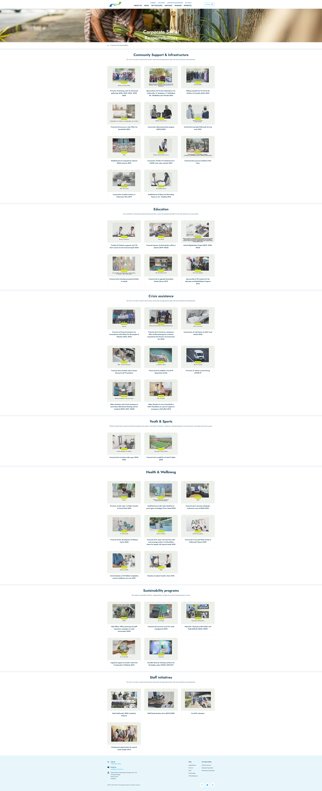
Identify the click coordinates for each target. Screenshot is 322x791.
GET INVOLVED (156, 6)
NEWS (146, 6)
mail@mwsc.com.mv (117, 769)
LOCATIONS (161, 3)
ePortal (207, 4)
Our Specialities (207, 762)
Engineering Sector (207, 768)
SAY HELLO (188, 3)
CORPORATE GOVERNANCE (175, 3)
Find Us (191, 768)
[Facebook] (202, 785)
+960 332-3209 (116, 764)
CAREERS (153, 3)
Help (190, 762)
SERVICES (168, 6)
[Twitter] (207, 785)
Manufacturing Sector (208, 770)
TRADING (178, 6)
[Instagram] (213, 785)
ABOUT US (138, 6)
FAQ (190, 770)
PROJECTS (188, 6)
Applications (192, 765)
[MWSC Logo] (115, 4)
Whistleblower (193, 776)
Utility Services (206, 765)
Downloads (192, 773)
